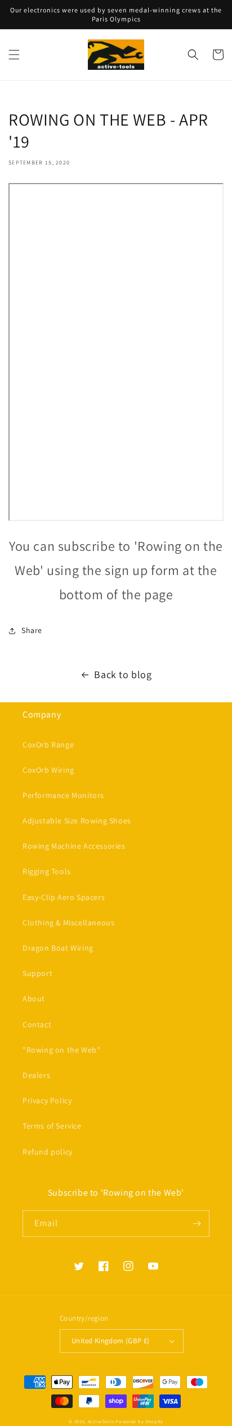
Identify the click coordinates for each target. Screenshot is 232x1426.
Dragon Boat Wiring (58, 948)
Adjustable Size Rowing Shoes (77, 821)
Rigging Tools (47, 871)
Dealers (36, 1075)
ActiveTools (101, 1421)
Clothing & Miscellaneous (68, 922)
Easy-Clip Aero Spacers (64, 897)
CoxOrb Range (48, 744)
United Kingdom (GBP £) (111, 1340)
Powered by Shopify (139, 1421)
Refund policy (48, 1152)
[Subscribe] (196, 1223)
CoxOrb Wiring (48, 770)
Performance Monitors (63, 795)
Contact (37, 1024)
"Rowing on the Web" (61, 1050)
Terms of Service (52, 1126)
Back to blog (122, 674)
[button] (14, 54)
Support (37, 973)
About (34, 998)
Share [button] (31, 630)
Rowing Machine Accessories (74, 846)
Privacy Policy (47, 1100)
